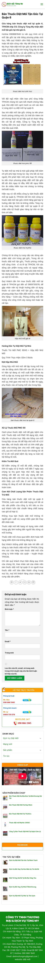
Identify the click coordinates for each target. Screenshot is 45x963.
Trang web (9, 653)
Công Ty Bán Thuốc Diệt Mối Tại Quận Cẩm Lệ (25, 831)
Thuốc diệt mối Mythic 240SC (19, 823)
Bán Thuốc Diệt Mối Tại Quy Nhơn (20, 805)
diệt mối (26, 959)
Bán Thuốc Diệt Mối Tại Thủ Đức (20, 814)
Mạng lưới (7, 744)
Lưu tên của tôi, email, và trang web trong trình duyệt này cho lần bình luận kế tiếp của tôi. (21, 671)
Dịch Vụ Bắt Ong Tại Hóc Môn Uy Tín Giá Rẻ (24, 869)
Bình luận (9, 609)
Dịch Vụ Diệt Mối (10, 738)
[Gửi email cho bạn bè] (25, 582)
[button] (41, 4)
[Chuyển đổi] (40, 738)
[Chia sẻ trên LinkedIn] (33, 582)
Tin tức (6, 756)
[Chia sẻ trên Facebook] (16, 582)
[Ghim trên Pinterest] (29, 582)
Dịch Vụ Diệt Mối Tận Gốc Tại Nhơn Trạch (23, 860)
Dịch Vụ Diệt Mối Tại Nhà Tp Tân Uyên (22, 896)
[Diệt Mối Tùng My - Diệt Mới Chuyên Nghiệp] (12, 4)
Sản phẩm (7, 750)
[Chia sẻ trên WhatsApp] (12, 582)
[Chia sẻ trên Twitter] (20, 582)
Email (8, 641)
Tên (7, 630)
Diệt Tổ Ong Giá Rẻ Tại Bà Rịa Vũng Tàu (22, 878)
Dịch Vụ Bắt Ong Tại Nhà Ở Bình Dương (22, 887)
